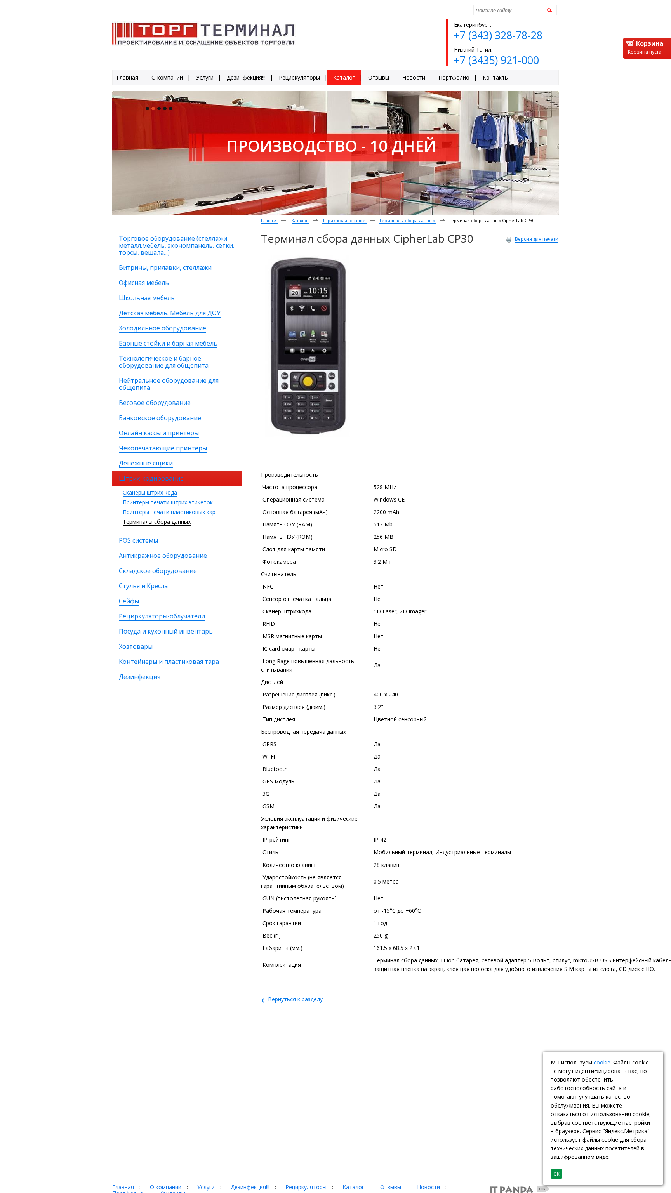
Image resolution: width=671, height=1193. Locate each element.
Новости (428, 1187)
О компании (165, 1187)
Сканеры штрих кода (150, 492)
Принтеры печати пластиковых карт (171, 512)
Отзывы (390, 1187)
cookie (602, 1062)
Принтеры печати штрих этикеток (168, 502)
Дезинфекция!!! (250, 1187)
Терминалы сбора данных (157, 521)
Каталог (300, 220)
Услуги (206, 1187)
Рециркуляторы (306, 1187)
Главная (269, 220)
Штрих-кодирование (344, 220)
